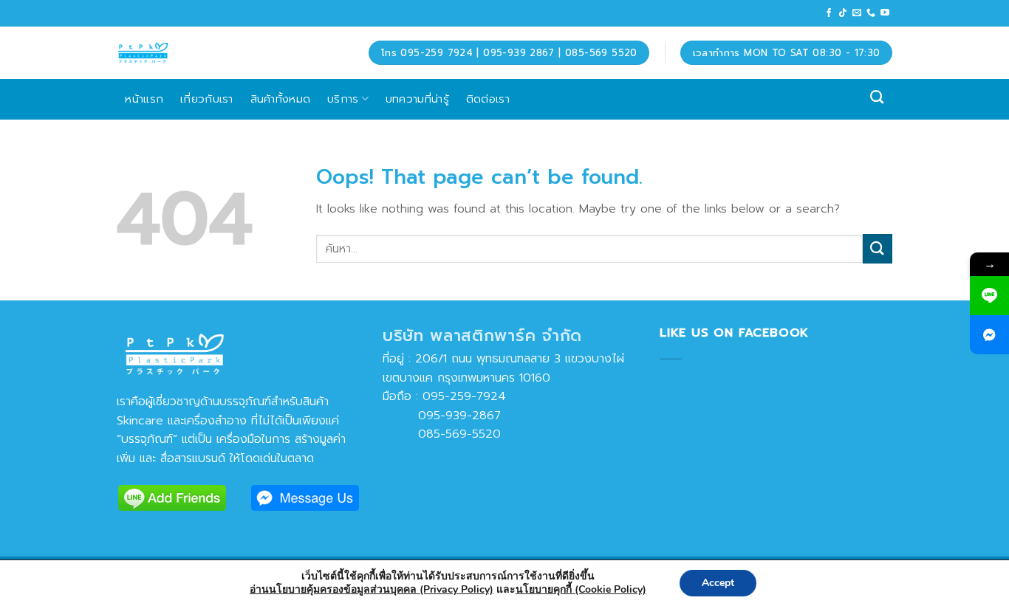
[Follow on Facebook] (828, 13)
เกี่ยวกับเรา (206, 98)
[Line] (989, 295)
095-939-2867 (442, 415)
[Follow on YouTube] (884, 13)
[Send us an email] (856, 13)
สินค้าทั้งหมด (280, 98)
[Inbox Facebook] (989, 334)
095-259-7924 (464, 396)
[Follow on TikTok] (842, 13)
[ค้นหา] (877, 97)
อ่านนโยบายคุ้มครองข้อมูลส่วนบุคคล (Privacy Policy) (371, 589)
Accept (718, 583)
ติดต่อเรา (488, 98)
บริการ (343, 98)
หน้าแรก (144, 98)
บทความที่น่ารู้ (417, 98)
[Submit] (877, 248)
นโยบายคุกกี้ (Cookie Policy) (581, 589)
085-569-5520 (442, 434)
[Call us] (870, 13)
